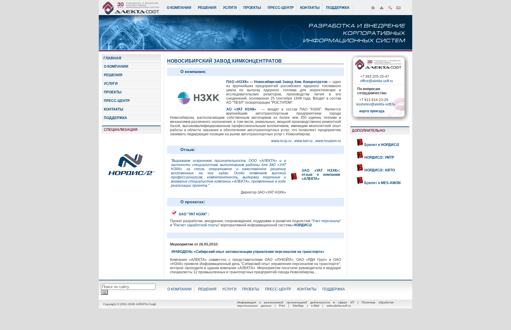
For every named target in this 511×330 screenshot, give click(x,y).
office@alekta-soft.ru (376, 81)
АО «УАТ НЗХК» (241, 109)
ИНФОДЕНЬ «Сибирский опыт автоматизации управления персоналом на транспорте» (248, 252)
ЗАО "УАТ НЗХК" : (194, 214)
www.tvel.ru (303, 141)
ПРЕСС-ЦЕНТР (281, 8)
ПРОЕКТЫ (252, 8)
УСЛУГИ (230, 8)
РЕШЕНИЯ (207, 8)
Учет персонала (326, 221)
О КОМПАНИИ (179, 8)
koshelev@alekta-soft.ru (375, 104)
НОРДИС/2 (303, 225)
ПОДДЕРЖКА (338, 8)
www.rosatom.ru (328, 141)
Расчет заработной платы (196, 225)
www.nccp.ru (281, 141)
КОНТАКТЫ (310, 8)
